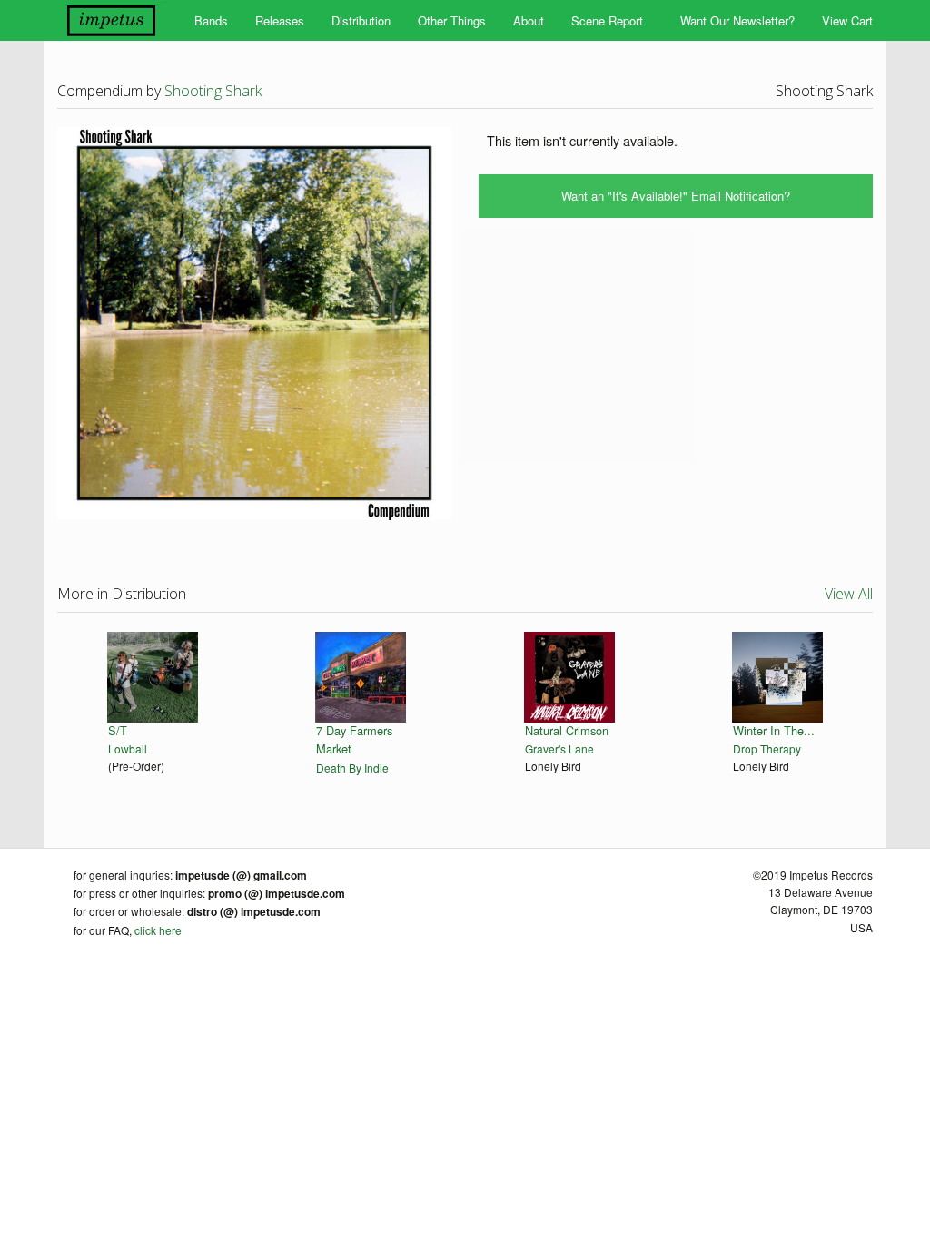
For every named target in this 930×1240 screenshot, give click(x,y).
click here (158, 930)
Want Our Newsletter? (737, 20)
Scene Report (607, 20)
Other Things (452, 20)
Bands (211, 20)
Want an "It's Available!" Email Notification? (675, 195)
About (528, 20)
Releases (279, 20)
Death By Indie (352, 767)
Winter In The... (774, 730)
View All (849, 594)
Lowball (127, 748)
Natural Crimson (566, 730)
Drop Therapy (767, 748)
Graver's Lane (559, 748)
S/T (117, 730)
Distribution (361, 20)
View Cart (847, 20)
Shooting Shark (213, 91)
